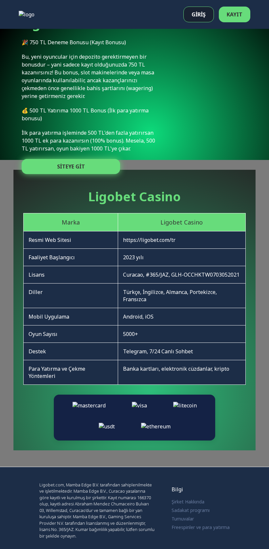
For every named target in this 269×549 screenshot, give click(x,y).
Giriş (199, 14)
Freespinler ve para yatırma (201, 527)
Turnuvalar (183, 519)
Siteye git (71, 166)
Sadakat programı (191, 510)
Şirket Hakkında (188, 502)
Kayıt (234, 14)
